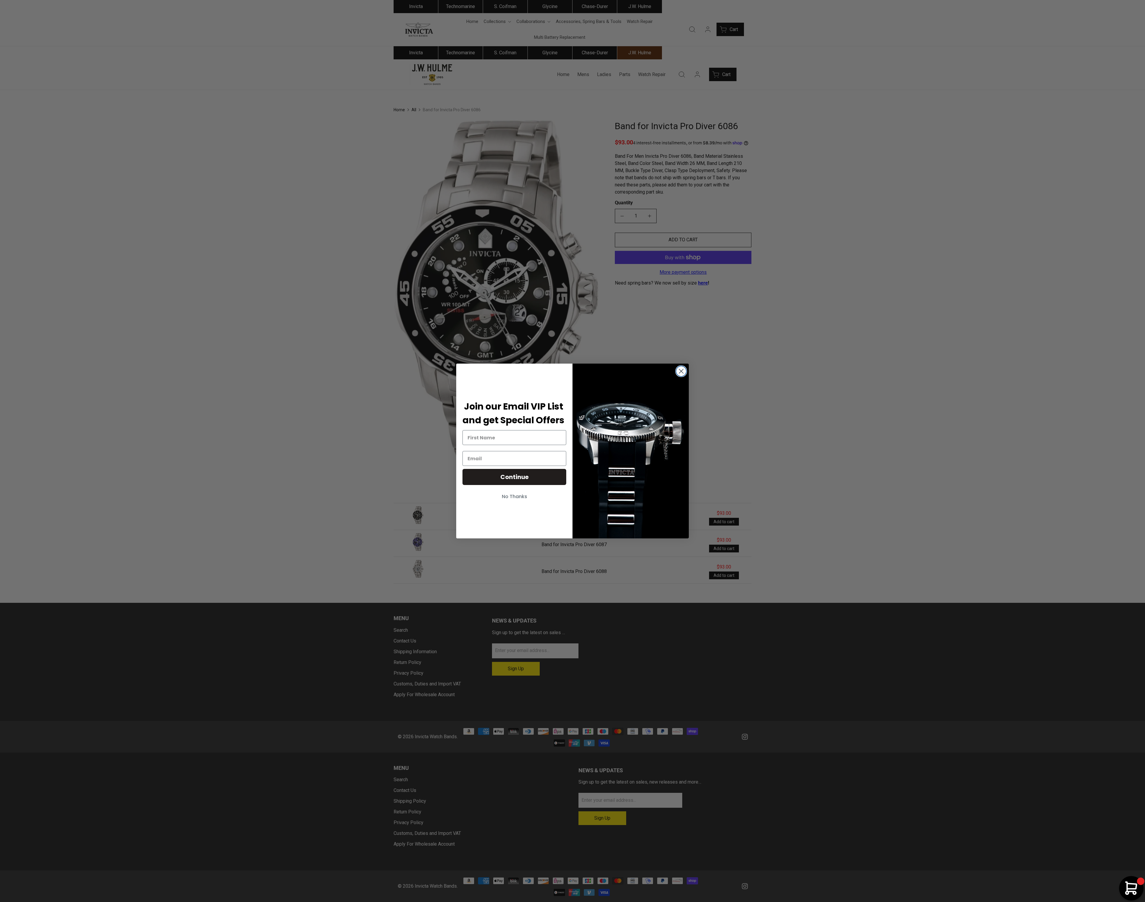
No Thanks (514, 496)
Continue (514, 477)
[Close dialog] (681, 371)
